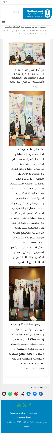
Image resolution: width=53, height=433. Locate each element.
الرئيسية (43, 27)
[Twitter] (22, 393)
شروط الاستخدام (24, 417)
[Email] (4, 393)
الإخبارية (16, 12)
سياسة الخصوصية (17, 413)
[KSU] (37, 11)
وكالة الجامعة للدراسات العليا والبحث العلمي (21, 27)
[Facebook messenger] (35, 393)
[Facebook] (41, 393)
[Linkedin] (28, 393)
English (4, 2)
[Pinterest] (16, 393)
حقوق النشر (33, 413)
